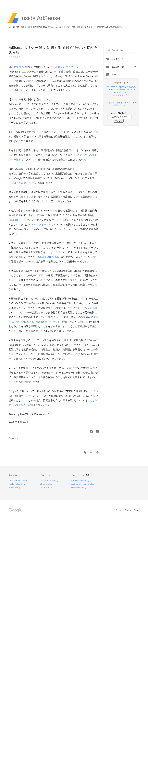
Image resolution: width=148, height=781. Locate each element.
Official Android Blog (49, 480)
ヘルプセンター (121, 92)
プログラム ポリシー (22, 182)
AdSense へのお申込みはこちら (121, 87)
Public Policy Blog (17, 484)
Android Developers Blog (82, 484)
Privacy (128, 510)
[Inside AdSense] (40, 22)
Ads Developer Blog (80, 480)
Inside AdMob (46, 487)
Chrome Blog (46, 484)
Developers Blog (78, 487)
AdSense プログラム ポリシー (72, 67)
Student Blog (14, 487)
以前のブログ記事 (18, 67)
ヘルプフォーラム (121, 95)
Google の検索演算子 (49, 257)
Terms (136, 510)
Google (118, 510)
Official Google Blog (18, 480)
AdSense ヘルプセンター (22, 220)
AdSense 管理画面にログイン (121, 89)
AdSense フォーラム (39, 224)
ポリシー (18, 438)
